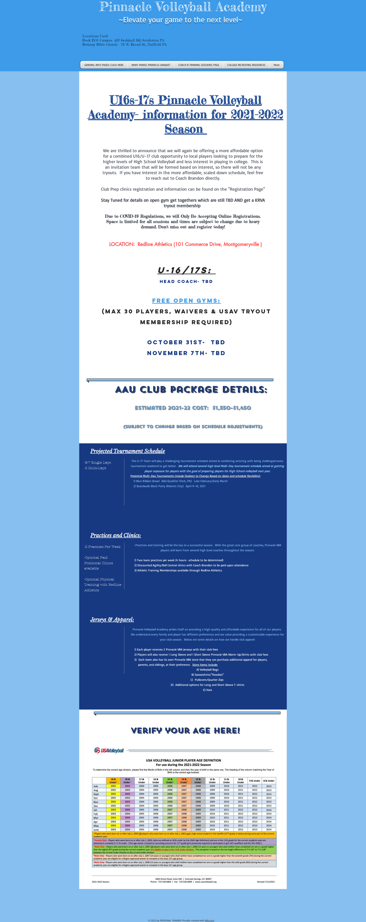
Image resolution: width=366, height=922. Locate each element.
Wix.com (209, 920)
